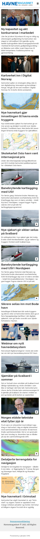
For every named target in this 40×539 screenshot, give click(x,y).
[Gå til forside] (18, 3)
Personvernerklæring (20, 521)
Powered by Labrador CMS (20, 536)
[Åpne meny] (37, 3)
